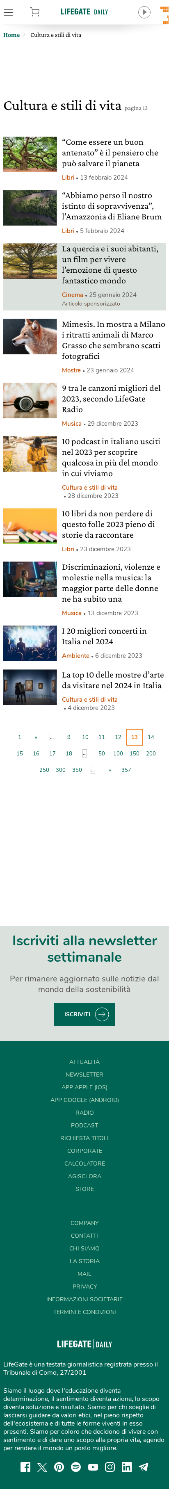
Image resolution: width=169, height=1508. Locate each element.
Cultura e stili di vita (90, 488)
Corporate (84, 1151)
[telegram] (143, 1467)
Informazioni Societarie (84, 1299)
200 (151, 753)
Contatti (84, 1236)
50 (101, 753)
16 (36, 753)
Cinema (72, 295)
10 (85, 737)
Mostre (71, 370)
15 (19, 753)
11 (101, 737)
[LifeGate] (84, 11)
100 (118, 753)
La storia (85, 1261)
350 (77, 770)
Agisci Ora (84, 1176)
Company (84, 1223)
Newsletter (84, 1075)
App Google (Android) (84, 1100)
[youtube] (93, 1467)
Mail (84, 1274)
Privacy (85, 1287)
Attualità (84, 1062)
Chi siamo (84, 1248)
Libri (68, 177)
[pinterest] (59, 1467)
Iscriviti (77, 1014)
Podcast (84, 1125)
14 (151, 737)
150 (134, 753)
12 (118, 737)
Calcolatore (84, 1164)
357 (126, 770)
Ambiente (75, 656)
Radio (84, 1113)
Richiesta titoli (84, 1138)
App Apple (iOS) (84, 1087)
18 (69, 753)
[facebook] (25, 1467)
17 (52, 753)
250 (44, 770)
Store (46, 12)
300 (61, 770)
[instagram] (110, 1467)
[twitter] (42, 1467)
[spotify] (76, 1467)
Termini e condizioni (84, 1312)
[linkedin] (127, 1467)
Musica (72, 424)
